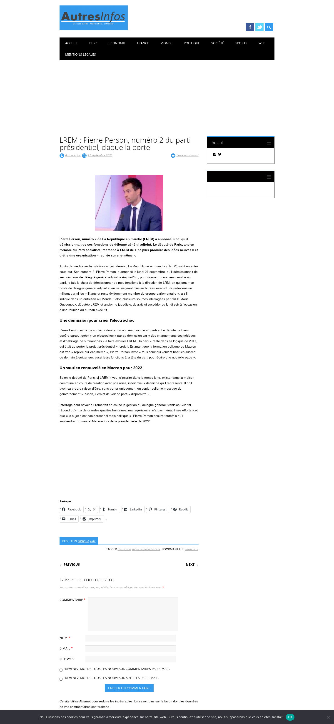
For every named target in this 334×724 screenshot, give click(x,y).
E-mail (66, 648)
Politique (192, 43)
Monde (166, 43)
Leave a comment (188, 155)
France (143, 43)
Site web (67, 659)
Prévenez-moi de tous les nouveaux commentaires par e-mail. (116, 669)
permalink (191, 549)
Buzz (93, 43)
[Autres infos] (94, 29)
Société (217, 43)
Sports (241, 43)
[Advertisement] (167, 94)
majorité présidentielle (146, 549)
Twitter (259, 27)
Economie (117, 43)
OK (290, 717)
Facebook (250, 27)
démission (124, 549)
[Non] (328, 717)
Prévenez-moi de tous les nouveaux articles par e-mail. (111, 678)
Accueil (71, 43)
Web (262, 43)
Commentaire (73, 599)
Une (92, 541)
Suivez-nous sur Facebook (237, 177)
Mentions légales (80, 54)
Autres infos (72, 155)
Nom (65, 638)
